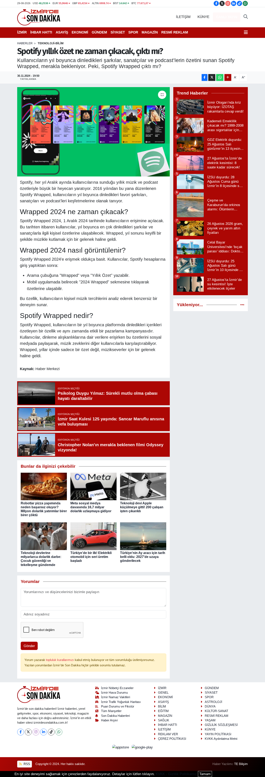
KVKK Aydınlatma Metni (221, 738)
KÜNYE (203, 17)
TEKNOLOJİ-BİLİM (51, 43)
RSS (26, 764)
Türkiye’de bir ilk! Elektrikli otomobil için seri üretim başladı (91, 556)
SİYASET (118, 32)
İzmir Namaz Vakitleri (115, 697)
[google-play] (142, 747)
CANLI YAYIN (226, 17)
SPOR (133, 32)
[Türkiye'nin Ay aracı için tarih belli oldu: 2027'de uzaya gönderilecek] (143, 536)
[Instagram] (36, 732)
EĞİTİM (163, 711)
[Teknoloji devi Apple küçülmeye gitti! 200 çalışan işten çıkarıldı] (143, 486)
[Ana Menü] (246, 32)
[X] (28, 732)
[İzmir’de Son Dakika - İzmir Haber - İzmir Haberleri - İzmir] (39, 16)
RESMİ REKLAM (174, 32)
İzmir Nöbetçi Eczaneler (117, 688)
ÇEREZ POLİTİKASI (172, 738)
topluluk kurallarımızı (60, 660)
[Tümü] (242, 305)
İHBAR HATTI (41, 32)
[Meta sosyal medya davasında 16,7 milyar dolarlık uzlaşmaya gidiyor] (93, 486)
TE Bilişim (241, 764)
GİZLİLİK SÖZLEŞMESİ (221, 725)
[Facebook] (20, 732)
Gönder (29, 646)
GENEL (163, 692)
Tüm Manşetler (111, 711)
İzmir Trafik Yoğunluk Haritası (121, 702)
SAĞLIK (163, 720)
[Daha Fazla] (227, 77)
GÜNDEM (99, 32)
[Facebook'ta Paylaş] (204, 77)
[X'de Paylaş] (211, 77)
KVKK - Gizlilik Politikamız (176, 774)
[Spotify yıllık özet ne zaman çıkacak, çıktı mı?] (93, 131)
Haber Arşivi (109, 720)
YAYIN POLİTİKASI (218, 734)
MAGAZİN (150, 32)
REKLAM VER (168, 734)
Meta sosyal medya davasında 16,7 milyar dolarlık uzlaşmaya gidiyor (90, 507)
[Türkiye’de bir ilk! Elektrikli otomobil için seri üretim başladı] (93, 536)
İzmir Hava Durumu (114, 692)
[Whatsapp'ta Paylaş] (219, 77)
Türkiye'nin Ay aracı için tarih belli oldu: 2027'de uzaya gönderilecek (142, 556)
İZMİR (22, 32)
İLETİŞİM (183, 17)
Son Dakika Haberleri (115, 715)
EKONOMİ (80, 32)
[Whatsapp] (58, 732)
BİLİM (162, 706)
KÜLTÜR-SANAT (216, 711)
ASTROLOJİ (213, 702)
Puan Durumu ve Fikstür (117, 706)
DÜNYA (210, 706)
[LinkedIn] (43, 732)
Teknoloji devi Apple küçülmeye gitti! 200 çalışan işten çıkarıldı (141, 507)
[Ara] (245, 17)
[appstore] (121, 747)
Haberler (25, 43)
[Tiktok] (51, 732)
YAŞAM (210, 720)
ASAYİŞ (62, 32)
